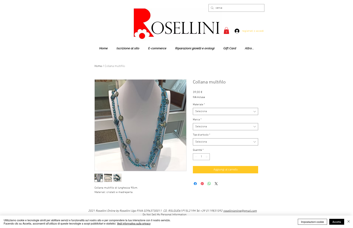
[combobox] (225, 111)
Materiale (199, 104)
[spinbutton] (201, 157)
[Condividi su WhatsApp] (209, 183)
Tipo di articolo (201, 134)
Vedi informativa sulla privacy (134, 223)
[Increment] (207, 157)
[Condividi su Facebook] (195, 183)
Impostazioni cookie (312, 222)
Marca (197, 119)
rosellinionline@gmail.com (240, 211)
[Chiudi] (348, 221)
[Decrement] (195, 157)
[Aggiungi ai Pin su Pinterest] (202, 183)
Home (98, 66)
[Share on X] (216, 183)
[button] (226, 30)
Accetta (336, 222)
